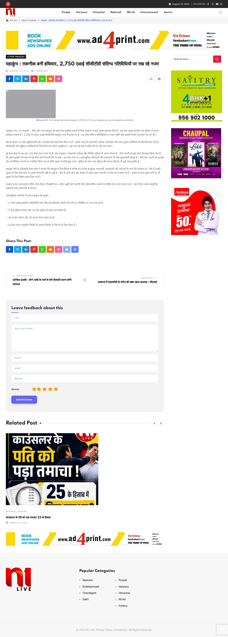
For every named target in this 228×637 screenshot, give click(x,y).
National (115, 12)
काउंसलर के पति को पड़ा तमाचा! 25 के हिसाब (28, 517)
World (131, 12)
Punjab (66, 12)
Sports (168, 12)
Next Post (147, 278)
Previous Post (25, 276)
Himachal (99, 12)
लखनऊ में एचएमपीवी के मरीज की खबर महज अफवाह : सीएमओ (127, 282)
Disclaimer (120, 629)
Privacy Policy (104, 629)
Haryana (81, 12)
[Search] (220, 12)
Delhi (86, 599)
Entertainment (149, 12)
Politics (123, 605)
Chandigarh (89, 593)
